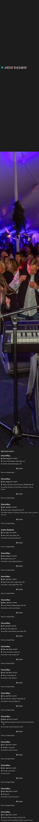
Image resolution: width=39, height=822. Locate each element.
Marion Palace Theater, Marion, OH (14, 817)
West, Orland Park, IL (9, 675)
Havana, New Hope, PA (10, 629)
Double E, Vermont (9, 747)
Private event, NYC (9, 771)
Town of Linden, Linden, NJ (11, 652)
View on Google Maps (7, 472)
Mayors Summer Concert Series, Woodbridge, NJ (18, 484)
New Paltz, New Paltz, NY (11, 535)
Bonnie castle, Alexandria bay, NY (13, 510)
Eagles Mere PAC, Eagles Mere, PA (14, 582)
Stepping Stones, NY (9, 559)
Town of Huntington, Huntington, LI (14, 461)
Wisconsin (6, 794)
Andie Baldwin (7, 530)
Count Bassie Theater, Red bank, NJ (14, 699)
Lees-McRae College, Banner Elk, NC (14, 605)
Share (20, 468)
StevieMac (5, 455)
